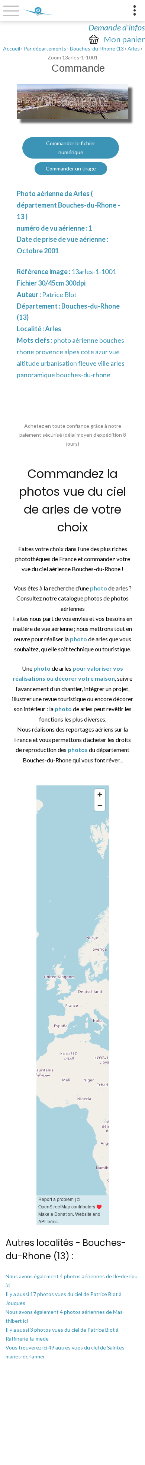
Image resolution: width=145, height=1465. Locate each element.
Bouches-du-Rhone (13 (97, 48)
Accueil (11, 48)
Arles (134, 48)
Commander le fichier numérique (70, 147)
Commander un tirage (71, 168)
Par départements (45, 48)
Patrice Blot (59, 294)
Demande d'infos (116, 27)
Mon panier (124, 39)
